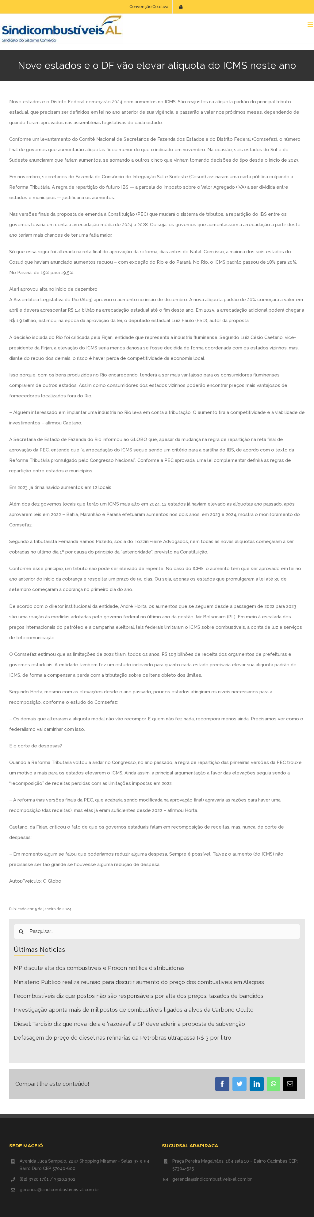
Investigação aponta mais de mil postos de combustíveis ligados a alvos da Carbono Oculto (134, 1009)
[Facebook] (222, 1084)
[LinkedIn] (256, 1084)
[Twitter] (239, 1084)
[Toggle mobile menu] (311, 25)
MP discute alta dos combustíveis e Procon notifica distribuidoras (99, 968)
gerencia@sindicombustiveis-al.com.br (59, 1189)
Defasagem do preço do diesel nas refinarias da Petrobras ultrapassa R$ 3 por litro (122, 1037)
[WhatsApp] (273, 1084)
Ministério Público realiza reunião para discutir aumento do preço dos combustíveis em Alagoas (139, 982)
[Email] (290, 1084)
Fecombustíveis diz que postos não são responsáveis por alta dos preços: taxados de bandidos (138, 996)
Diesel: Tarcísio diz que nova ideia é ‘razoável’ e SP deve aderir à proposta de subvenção (129, 1024)
